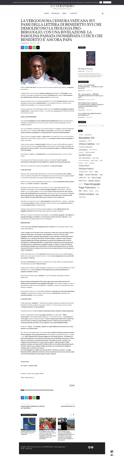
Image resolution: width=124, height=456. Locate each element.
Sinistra (91, 191)
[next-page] (73, 415)
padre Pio (42, 390)
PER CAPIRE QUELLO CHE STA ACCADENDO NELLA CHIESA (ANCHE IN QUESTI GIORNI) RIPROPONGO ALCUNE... (90, 105)
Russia (85, 191)
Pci (98, 187)
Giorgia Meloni (84, 165)
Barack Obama (88, 134)
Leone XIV (82, 178)
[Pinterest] (30, 47)
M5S (89, 177)
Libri (64, 13)
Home (46, 13)
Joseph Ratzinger (91, 175)
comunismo (83, 150)
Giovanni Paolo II (86, 169)
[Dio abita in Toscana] (90, 58)
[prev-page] (71, 415)
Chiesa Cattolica (87, 144)
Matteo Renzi (83, 180)
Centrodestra (82, 141)
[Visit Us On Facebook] (92, 447)
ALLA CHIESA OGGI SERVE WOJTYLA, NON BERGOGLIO (90, 114)
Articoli (26, 17)
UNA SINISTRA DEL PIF (68, 406)
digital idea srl (62, 446)
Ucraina (97, 191)
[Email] (38, 47)
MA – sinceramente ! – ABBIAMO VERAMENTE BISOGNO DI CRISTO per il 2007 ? (90, 95)
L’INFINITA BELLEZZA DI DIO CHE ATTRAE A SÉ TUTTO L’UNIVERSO (28, 433)
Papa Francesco (87, 187)
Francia (86, 163)
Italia (81, 174)
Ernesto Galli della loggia (84, 160)
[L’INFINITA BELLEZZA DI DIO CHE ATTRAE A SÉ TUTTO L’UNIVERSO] (29, 424)
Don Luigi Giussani (84, 158)
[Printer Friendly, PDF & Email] (72, 386)
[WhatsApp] (34, 47)
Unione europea (86, 194)
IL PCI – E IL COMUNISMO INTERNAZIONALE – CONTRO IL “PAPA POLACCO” (90, 86)
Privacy (22, 448)
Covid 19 (81, 152)
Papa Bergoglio (49, 390)
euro (101, 160)
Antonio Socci (25, 43)
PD (80, 191)
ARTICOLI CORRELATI (29, 415)
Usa (97, 194)
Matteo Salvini (94, 181)
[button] (102, 13)
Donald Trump (85, 155)
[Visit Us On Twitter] (89, 447)
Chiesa (89, 140)
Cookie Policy (28, 448)
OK (100, 2)
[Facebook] (22, 47)
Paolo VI (80, 184)
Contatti (73, 13)
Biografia (55, 13)
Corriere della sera (93, 149)
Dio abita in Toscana (85, 69)
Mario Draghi (96, 178)
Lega (100, 174)
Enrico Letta (95, 158)
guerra (91, 171)
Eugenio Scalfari (94, 160)
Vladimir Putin (82, 197)
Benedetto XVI (28, 390)
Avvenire (81, 134)
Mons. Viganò (36, 390)
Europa (81, 163)
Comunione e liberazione (85, 147)
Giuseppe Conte (83, 171)
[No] (122, 2)
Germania (91, 163)
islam (96, 171)
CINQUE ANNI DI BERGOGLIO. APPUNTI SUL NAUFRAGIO (33, 407)
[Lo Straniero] (62, 5)
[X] (26, 47)
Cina (97, 144)
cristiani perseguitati (90, 152)
